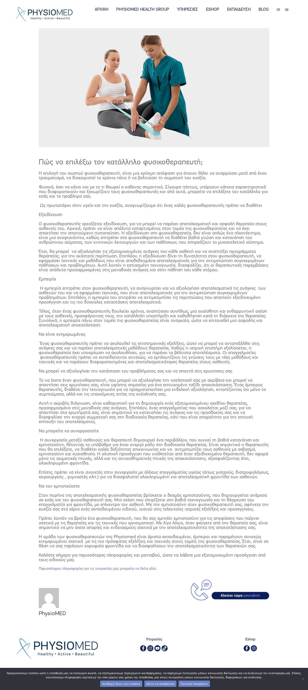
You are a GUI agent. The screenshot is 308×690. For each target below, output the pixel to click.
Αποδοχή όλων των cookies (121, 683)
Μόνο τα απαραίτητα (160, 683)
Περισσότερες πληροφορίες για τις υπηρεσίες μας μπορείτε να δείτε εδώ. (98, 569)
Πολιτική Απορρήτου (194, 683)
